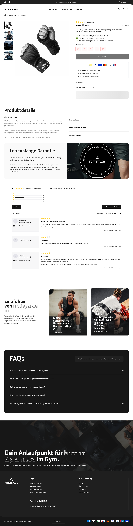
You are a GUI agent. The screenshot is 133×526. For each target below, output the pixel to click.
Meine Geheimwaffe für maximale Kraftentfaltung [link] (62, 323)
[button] (85, 22)
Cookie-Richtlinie (36, 483)
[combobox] (124, 2)
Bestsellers (23, 15)
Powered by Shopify (25, 521)
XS (78, 49)
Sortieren (100, 213)
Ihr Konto (82, 489)
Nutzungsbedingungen (38, 492)
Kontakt (81, 483)
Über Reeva (83, 486)
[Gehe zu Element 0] (8, 25)
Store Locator (84, 492)
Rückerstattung (35, 486)
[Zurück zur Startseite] (5, 15)
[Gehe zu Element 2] (8, 35)
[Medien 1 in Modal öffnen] (42, 48)
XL (103, 49)
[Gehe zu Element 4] (8, 55)
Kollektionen (13, 15)
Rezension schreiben (113, 207)
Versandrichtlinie (36, 489)
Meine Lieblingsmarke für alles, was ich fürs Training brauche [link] (103, 321)
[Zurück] (44, 2)
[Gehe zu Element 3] (8, 45)
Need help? (81, 82)
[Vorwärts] (89, 2)
